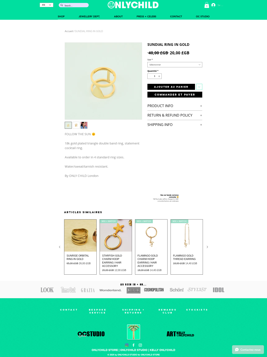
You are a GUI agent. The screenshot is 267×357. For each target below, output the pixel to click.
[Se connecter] (213, 5)
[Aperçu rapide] (80, 235)
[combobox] (174, 64)
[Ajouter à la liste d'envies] (199, 87)
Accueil (69, 31)
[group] (133, 247)
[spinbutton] (155, 76)
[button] (206, 5)
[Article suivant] (207, 247)
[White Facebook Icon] (133, 345)
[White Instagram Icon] (140, 345)
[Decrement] (150, 76)
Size (150, 59)
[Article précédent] (59, 247)
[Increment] (159, 76)
